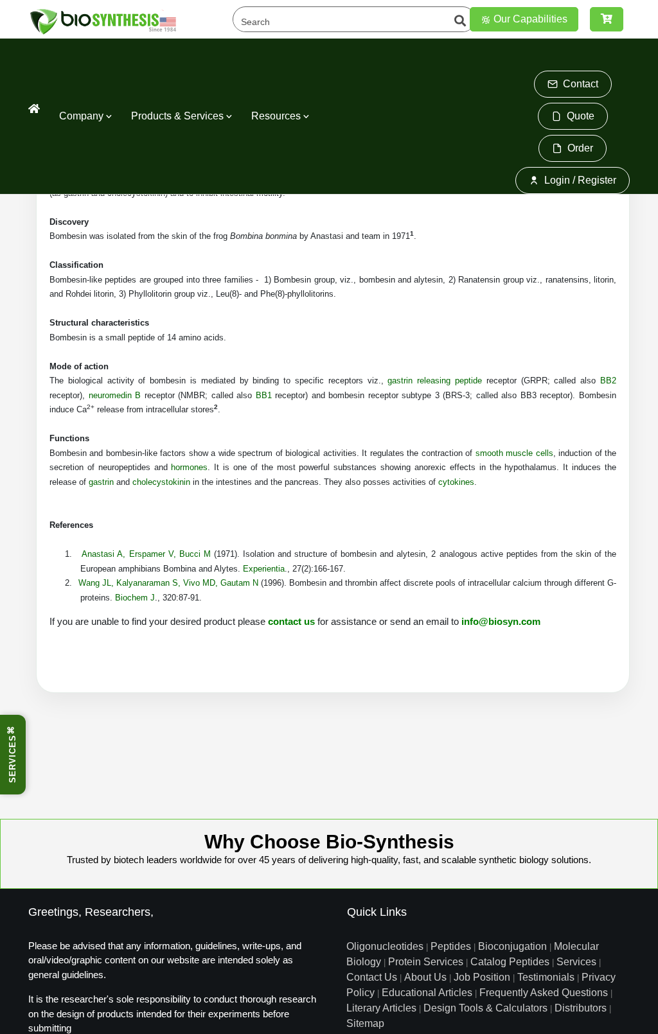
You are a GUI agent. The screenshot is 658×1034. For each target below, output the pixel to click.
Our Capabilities (529, 18)
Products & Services (178, 115)
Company (82, 115)
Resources (277, 115)
